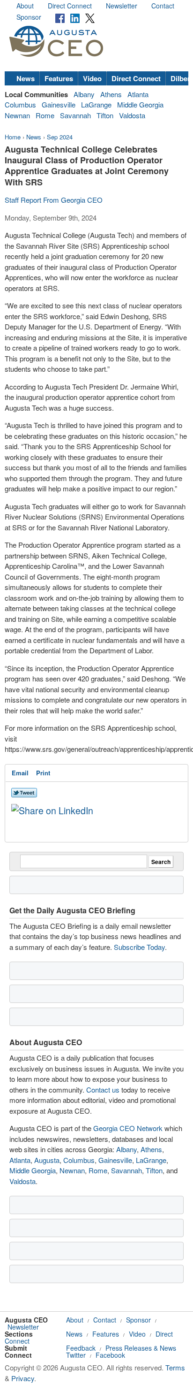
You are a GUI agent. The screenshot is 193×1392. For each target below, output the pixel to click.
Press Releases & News (140, 1348)
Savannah (75, 115)
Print (43, 772)
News (25, 78)
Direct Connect (70, 5)
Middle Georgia (140, 104)
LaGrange (96, 104)
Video (92, 78)
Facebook (110, 1355)
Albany (84, 94)
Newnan (17, 115)
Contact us (102, 1089)
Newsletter (121, 5)
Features (59, 78)
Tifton (104, 115)
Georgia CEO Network (128, 1128)
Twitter (76, 1355)
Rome (45, 115)
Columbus (20, 104)
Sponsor (28, 17)
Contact (162, 5)
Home (13, 136)
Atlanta (137, 94)
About (25, 5)
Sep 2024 (60, 136)
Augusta (46, 1160)
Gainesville (58, 104)
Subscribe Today (139, 947)
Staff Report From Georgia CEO (54, 200)
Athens (111, 94)
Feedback (81, 1348)
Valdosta (132, 115)
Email (20, 772)
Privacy (22, 1378)
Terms (175, 1367)
